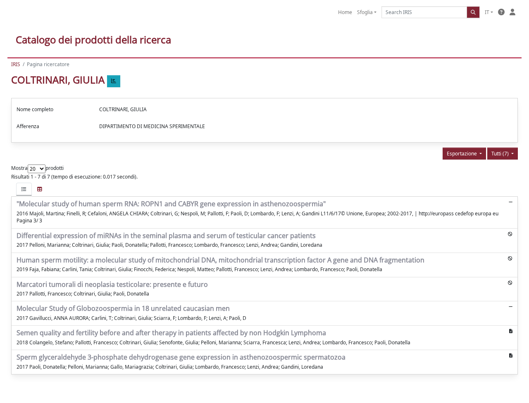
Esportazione (462, 153)
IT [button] (487, 12)
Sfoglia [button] (365, 12)
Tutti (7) (500, 153)
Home (345, 12)
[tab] (24, 189)
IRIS (15, 64)
